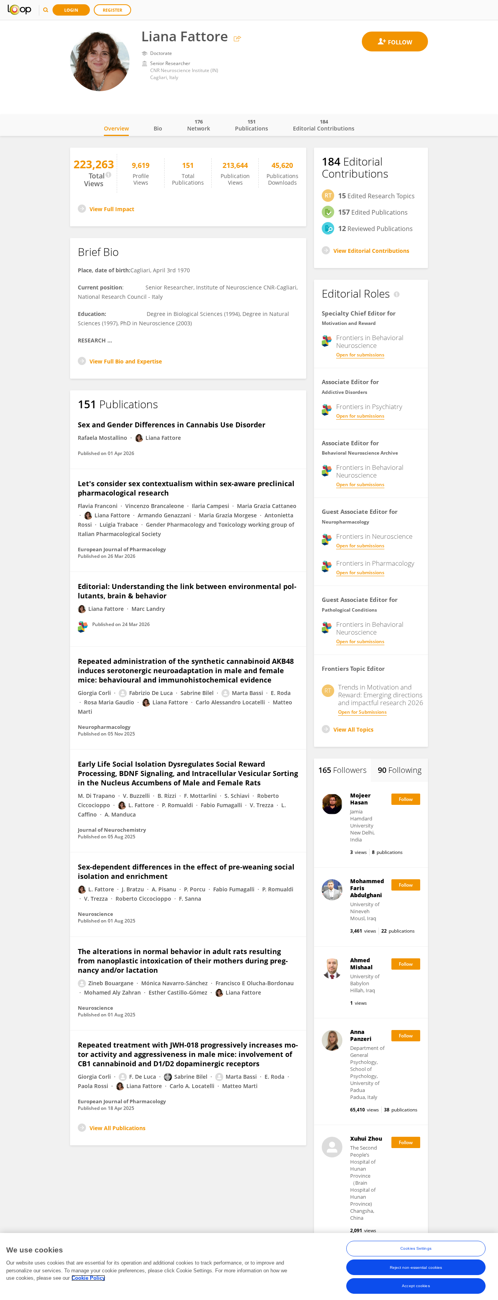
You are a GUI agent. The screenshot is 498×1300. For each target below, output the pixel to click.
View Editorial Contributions (371, 250)
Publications (251, 125)
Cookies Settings (415, 1248)
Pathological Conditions (349, 610)
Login (71, 10)
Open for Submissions (362, 712)
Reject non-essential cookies (416, 1267)
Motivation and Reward (349, 323)
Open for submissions (360, 354)
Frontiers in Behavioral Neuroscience (369, 341)
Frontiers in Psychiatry (369, 407)
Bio (158, 128)
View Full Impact (111, 209)
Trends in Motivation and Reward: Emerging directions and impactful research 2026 (380, 695)
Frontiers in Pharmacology (375, 563)
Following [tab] (399, 770)
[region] (249, 1266)
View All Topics (353, 729)
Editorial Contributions (323, 125)
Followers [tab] (342, 770)
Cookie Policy (88, 1278)
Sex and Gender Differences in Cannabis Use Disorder (171, 424)
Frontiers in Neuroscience (374, 536)
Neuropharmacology (345, 522)
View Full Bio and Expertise (125, 361)
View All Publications (117, 1128)
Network (198, 125)
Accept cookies (416, 1286)
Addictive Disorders (344, 392)
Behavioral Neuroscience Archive (360, 453)
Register (112, 10)
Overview (116, 128)
